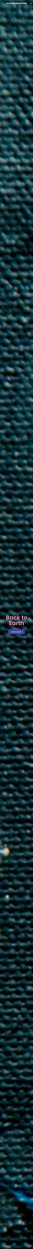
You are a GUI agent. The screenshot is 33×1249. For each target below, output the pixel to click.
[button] (31, 3)
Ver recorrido (16, 632)
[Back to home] (16, 3)
